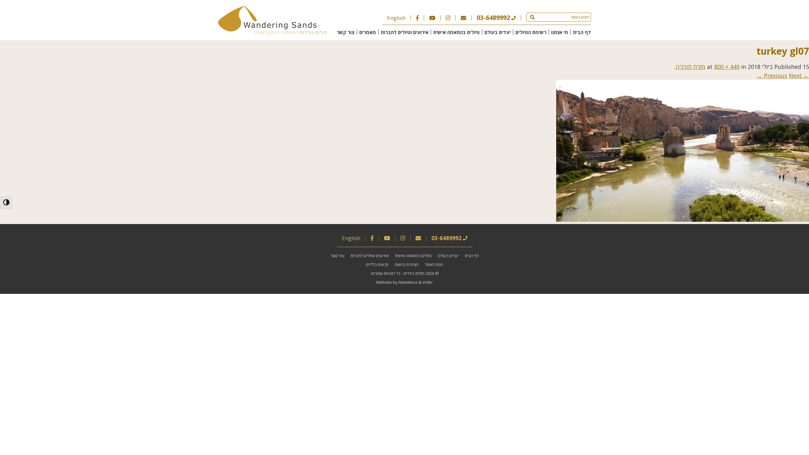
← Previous (786, 75)
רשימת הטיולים (530, 32)
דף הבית (582, 32)
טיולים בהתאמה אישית (456, 32)
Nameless (408, 282)
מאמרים (367, 32)
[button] (532, 17)
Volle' (428, 282)
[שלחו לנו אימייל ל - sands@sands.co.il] (463, 17)
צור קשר (346, 32)
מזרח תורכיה (690, 66)
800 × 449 (726, 66)
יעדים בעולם (497, 32)
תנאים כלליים (377, 264)
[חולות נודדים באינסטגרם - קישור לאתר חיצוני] (448, 17)
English (396, 17)
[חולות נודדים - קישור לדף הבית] (272, 32)
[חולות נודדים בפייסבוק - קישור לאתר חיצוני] (417, 17)
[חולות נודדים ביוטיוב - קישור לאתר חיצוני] (432, 17)
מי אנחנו (559, 32)
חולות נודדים (414, 273)
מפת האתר (434, 264)
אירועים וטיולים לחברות (405, 32)
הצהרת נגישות (406, 264)
